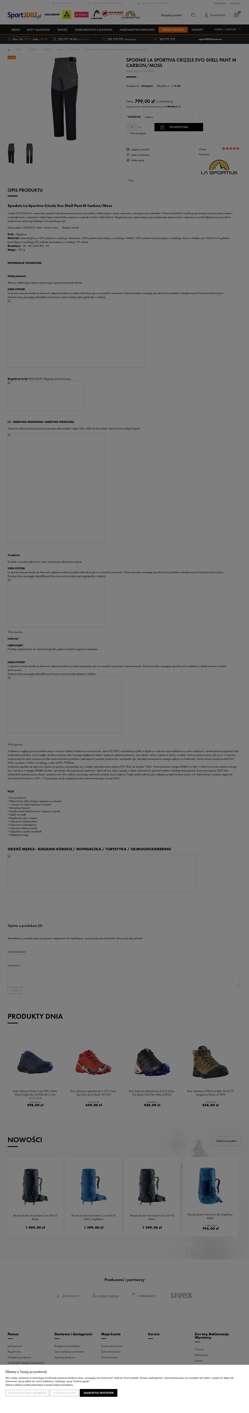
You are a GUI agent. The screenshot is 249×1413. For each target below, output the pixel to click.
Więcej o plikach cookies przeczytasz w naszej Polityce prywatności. (39, 1384)
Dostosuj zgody (64, 1393)
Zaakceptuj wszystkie (99, 1393)
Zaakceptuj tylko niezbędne (27, 1393)
